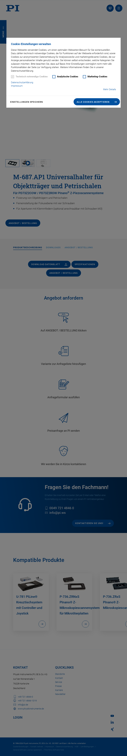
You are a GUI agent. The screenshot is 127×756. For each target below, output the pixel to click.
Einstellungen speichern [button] (26, 102)
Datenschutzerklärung (22, 82)
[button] (97, 101)
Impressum (17, 85)
